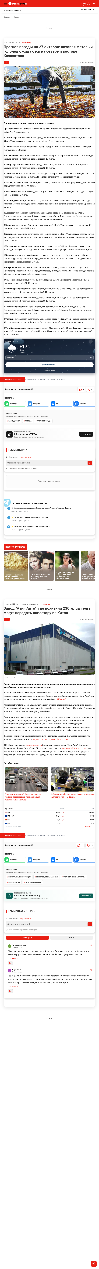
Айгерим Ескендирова (30, 604)
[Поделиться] (94, 1264)
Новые (71, 938)
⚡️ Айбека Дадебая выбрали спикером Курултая (30, 526)
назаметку (27, 42)
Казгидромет (14, 421)
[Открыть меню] (6, 3)
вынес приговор (34, 745)
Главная (7, 17)
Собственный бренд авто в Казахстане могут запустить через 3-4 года (72, 795)
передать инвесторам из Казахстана (50, 739)
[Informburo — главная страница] (18, 3)
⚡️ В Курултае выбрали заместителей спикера (29, 517)
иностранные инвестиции (19, 877)
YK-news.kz (62, 699)
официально (46, 604)
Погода (28, 421)
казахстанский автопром (74, 877)
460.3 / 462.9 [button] (13, 10)
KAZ (93, 4)
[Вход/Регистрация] (88, 3)
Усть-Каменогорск (33, 882)
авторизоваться (25, 457)
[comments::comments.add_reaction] (10, 963)
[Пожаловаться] (91, 945)
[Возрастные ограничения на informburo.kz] (83, 3)
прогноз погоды (44, 421)
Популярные (27, 938)
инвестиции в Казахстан (47, 877)
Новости (17, 17)
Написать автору (88, 62)
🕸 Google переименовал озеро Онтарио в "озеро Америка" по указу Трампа (41, 508)
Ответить (14, 958)
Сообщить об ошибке (12, 379)
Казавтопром (14, 882)
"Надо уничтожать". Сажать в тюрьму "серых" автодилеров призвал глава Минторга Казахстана (23, 797)
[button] (88, 9)
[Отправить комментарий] (90, 463)
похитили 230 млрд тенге (74, 748)
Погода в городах (49, 370)
